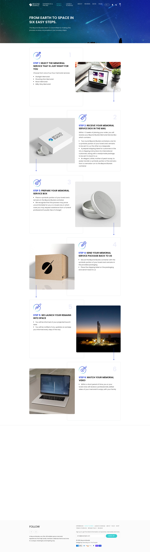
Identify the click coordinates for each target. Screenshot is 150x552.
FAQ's (100, 4)
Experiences (79, 526)
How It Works (58, 4)
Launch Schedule (69, 4)
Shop (117, 526)
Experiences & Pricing (48, 4)
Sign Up (111, 536)
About (80, 4)
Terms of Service (81, 528)
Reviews (87, 4)
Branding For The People (90, 542)
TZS (106, 5)
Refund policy (92, 528)
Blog (94, 4)
